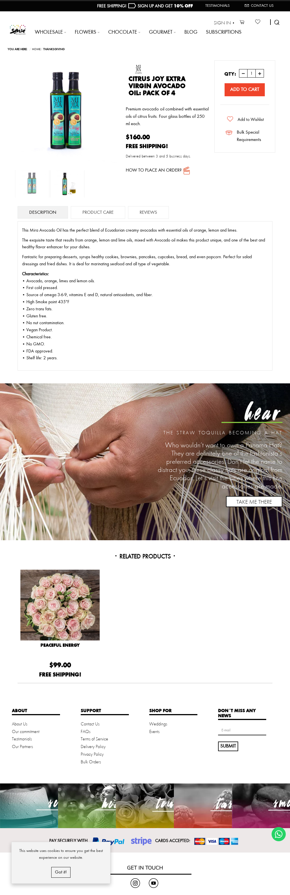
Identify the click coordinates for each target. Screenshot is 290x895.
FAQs (85, 732)
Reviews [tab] (148, 212)
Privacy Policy (92, 754)
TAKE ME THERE (254, 502)
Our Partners (22, 747)
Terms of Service (94, 739)
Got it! (61, 872)
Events (154, 732)
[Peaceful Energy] (60, 609)
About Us (19, 724)
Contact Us (262, 6)
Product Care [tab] (98, 212)
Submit (228, 746)
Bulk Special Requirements (249, 136)
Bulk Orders (91, 762)
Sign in (222, 23)
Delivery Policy (93, 747)
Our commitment (25, 732)
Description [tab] (42, 212)
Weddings (158, 724)
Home (36, 49)
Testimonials (217, 6)
